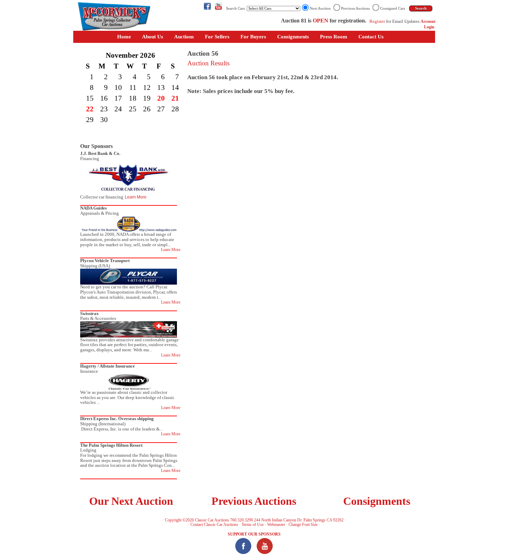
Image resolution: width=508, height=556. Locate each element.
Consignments (293, 36)
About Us (152, 36)
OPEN (320, 21)
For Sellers (217, 36)
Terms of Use (253, 524)
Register (377, 21)
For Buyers (253, 36)
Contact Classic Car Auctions (214, 524)
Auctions (184, 36)
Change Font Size (303, 524)
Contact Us (371, 36)
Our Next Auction (131, 501)
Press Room (333, 36)
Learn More (136, 197)
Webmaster (276, 524)
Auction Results (208, 63)
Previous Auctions (253, 501)
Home (124, 36)
